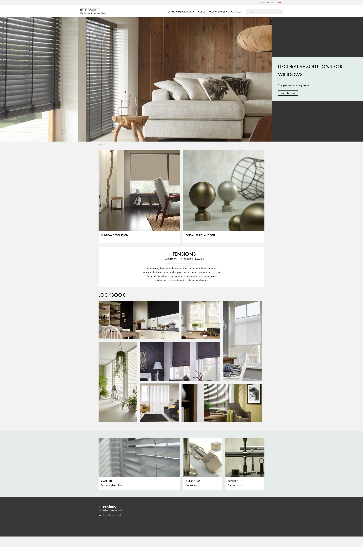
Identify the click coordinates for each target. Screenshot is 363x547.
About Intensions (266, 2)
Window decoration (180, 11)
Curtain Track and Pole (212, 11)
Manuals (106, 481)
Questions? (192, 481)
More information (287, 93)
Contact (236, 11)
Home (101, 144)
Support (233, 481)
